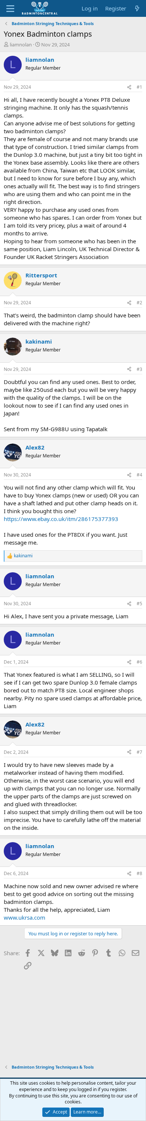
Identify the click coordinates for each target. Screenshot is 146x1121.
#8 (139, 873)
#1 (139, 87)
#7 (139, 752)
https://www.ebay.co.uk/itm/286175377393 (61, 519)
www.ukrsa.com (24, 917)
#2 (139, 302)
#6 (139, 662)
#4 (139, 475)
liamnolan (21, 44)
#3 (139, 369)
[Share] (129, 87)
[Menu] (10, 8)
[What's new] (137, 8)
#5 (139, 603)
